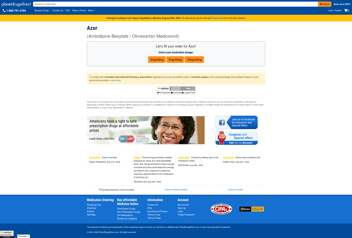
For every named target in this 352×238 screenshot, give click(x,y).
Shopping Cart (94, 204)
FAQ (67, 10)
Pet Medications (125, 215)
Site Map (91, 214)
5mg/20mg (156, 59)
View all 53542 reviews (176, 189)
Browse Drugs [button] (42, 10)
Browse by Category (127, 218)
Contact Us (57, 10)
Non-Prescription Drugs (128, 211)
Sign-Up (182, 208)
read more (116, 80)
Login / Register (335, 10)
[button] (7, 234)
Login (180, 211)
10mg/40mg (194, 59)
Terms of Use (153, 214)
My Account (183, 204)
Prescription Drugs (126, 208)
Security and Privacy (157, 211)
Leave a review (235, 189)
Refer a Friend (79, 10)
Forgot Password (186, 214)
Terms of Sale (154, 217)
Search (326, 4)
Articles (90, 211)
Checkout (91, 208)
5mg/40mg (175, 59)
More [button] (90, 10)
